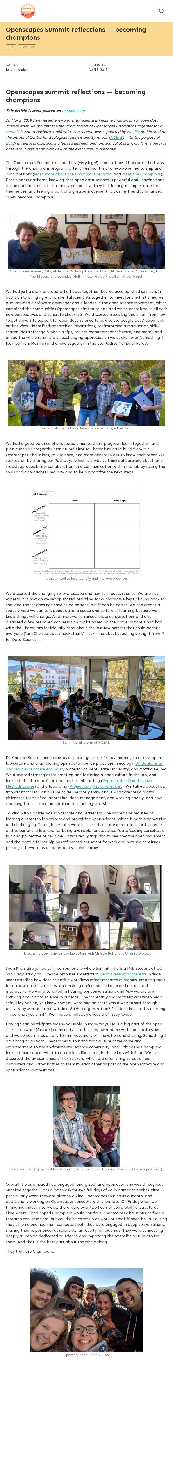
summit (12, 131)
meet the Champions (141, 174)
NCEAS (116, 137)
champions (27, 47)
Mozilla (133, 131)
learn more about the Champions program (73, 174)
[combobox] (161, 11)
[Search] (161, 11)
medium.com (73, 110)
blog (11, 47)
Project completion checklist (96, 786)
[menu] (10, 11)
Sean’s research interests (123, 974)
